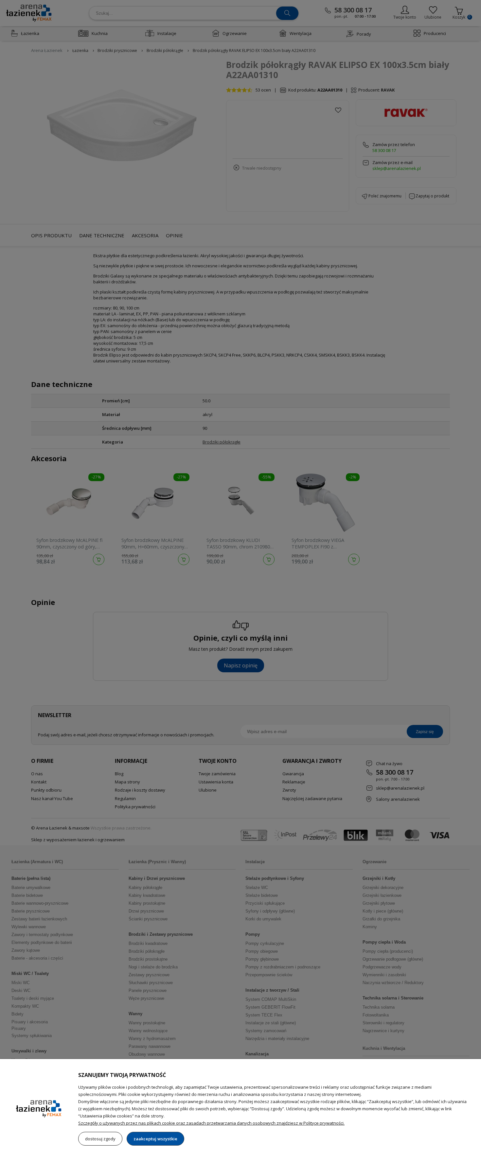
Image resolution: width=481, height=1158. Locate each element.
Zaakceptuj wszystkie (155, 1139)
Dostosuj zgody (100, 1139)
